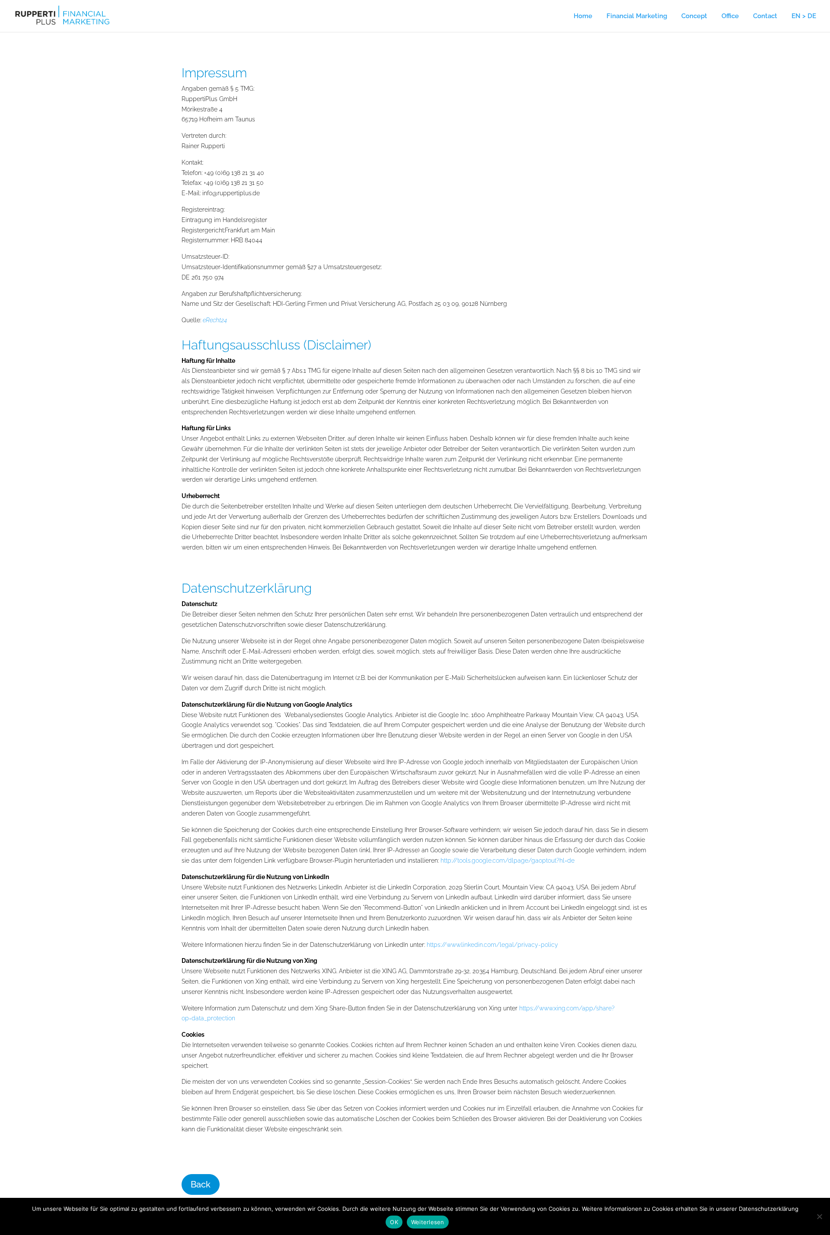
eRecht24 (215, 320)
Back (201, 1184)
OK (394, 1222)
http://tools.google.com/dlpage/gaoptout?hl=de (508, 860)
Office (730, 16)
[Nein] (819, 1216)
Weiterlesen (427, 1222)
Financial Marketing (637, 16)
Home (583, 16)
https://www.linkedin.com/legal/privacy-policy (492, 944)
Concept (694, 16)
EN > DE (804, 16)
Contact (765, 16)
